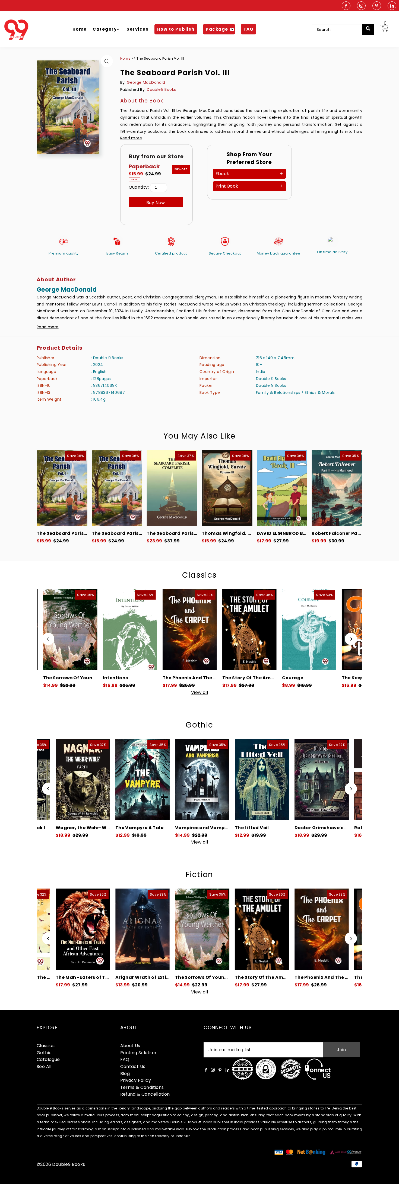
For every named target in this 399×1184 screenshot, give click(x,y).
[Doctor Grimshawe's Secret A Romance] (264, 779)
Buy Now (155, 203)
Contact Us (132, 1066)
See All (44, 1066)
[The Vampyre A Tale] (85, 779)
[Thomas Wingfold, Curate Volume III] (227, 488)
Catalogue (48, 1059)
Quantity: (139, 187)
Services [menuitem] (137, 29)
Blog (125, 1073)
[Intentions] (80, 629)
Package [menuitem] (217, 29)
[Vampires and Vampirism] (145, 779)
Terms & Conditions (142, 1087)
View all (199, 692)
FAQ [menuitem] (248, 29)
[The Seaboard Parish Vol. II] (117, 488)
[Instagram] (361, 6)
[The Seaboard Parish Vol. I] (62, 488)
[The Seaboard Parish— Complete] (172, 488)
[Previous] (48, 639)
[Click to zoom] (107, 61)
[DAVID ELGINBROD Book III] (282, 488)
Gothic (199, 725)
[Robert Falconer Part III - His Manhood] (337, 488)
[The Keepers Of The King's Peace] (319, 629)
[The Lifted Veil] (204, 779)
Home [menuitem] (79, 29)
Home (125, 58)
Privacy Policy (135, 1080)
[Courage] (260, 629)
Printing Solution (138, 1053)
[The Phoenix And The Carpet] (140, 629)
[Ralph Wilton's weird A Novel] (324, 779)
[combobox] (340, 29)
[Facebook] (346, 6)
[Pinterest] (377, 6)
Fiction (199, 874)
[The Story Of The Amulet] (200, 629)
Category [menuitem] (105, 29)
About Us (130, 1046)
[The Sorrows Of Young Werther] (145, 929)
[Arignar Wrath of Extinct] (85, 929)
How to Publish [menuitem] (176, 29)
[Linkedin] (392, 6)
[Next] (351, 639)
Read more (131, 138)
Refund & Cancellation (145, 1094)
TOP (389, 1177)
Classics (199, 575)
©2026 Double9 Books (61, 1164)
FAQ (124, 1059)
